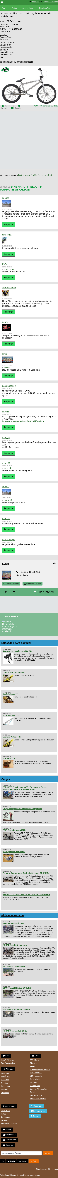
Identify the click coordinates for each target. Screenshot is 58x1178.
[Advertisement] (36, 49)
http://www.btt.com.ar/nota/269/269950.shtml (23, 421)
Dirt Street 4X (36, 1073)
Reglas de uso (16, 1175)
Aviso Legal (5, 1175)
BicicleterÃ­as (44, 8)
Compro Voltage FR (12, 737)
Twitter (4, 108)
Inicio (12, 1161)
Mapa (23, 1161)
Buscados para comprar (16, 642)
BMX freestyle (36, 1076)
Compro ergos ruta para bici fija (17, 651)
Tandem (4, 1089)
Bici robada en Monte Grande (16, 1009)
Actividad (24, 575)
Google (17, 108)
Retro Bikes (35, 1086)
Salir (34, 1161)
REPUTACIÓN (46, 592)
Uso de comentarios (31, 1175)
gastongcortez (9, 386)
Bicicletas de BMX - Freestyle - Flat (35, 175)
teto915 (5, 412)
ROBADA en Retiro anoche (15, 945)
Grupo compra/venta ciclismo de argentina (22, 809)
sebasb (5, 198)
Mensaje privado (12, 584)
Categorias (5, 1117)
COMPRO (5, 1111)
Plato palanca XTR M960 (14, 852)
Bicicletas (6, 13)
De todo (33, 1082)
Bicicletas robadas (12, 915)
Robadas (5, 1080)
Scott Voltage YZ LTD (12, 715)
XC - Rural (34, 1060)
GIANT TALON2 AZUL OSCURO (17, 988)
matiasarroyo (8, 539)
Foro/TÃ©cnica (7, 1060)
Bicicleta (9, 1069)
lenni (4, 354)
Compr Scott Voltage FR (14, 672)
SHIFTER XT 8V (10, 758)
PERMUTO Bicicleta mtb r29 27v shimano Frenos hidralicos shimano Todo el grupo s (25, 788)
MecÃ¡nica (5, 1076)
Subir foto (37, 1106)
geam (5, 322)
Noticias (4, 1083)
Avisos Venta (28, 8)
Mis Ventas (11, 616)
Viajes (32, 1066)
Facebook (9, 106)
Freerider (5, 1093)
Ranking (33, 1092)
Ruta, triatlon (35, 1079)
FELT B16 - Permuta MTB (14, 830)
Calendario (5, 1086)
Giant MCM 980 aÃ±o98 (13, 923)
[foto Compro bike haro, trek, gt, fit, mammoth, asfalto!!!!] (11, 622)
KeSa (5, 264)
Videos (19, 13)
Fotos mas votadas (38, 1098)
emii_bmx (6, 235)
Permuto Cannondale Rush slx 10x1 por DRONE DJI (26, 873)
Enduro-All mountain (38, 1089)
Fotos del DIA (36, 1095)
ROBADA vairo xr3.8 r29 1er (15, 1031)
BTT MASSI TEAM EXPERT (15, 966)
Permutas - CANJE (9, 1123)
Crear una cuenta (50, 2)
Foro (4, 8)
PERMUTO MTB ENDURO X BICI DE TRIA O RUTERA (26, 895)
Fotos (14, 8)
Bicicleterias (10, 1135)
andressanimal (9, 288)
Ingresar (35, 2)
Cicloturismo (10, 1140)
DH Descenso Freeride (40, 1069)
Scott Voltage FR (10, 694)
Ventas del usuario (33, 584)
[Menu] (2, 2)
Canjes (5, 779)
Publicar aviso (39, 1111)
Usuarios (9, 1145)
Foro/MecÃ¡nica (8, 1063)
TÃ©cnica (5, 1073)
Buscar (4, 1120)
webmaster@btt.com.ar (47, 1169)
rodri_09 (6, 437)
